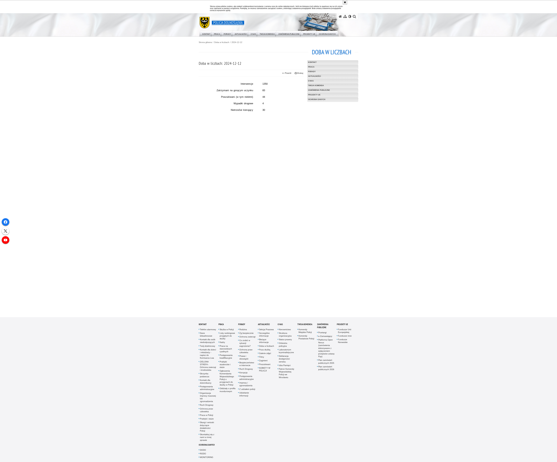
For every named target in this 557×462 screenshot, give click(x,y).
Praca (311, 67)
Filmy (261, 358)
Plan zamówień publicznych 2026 (326, 368)
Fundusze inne (345, 337)
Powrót (288, 73)
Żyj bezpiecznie (246, 334)
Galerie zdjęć (265, 354)
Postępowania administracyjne (207, 388)
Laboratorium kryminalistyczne (286, 351)
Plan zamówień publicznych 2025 (326, 362)
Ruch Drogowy (206, 406)
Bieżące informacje (264, 341)
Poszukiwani (264, 365)
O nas (311, 81)
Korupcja (243, 373)
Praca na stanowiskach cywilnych (226, 350)
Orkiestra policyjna (283, 345)
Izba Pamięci (285, 366)
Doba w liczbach (221, 42)
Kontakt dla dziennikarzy (205, 382)
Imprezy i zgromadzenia (245, 385)
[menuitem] (206, 33)
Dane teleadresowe (206, 335)
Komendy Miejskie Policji (305, 331)
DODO (203, 451)
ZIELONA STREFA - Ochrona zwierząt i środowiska (208, 366)
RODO (203, 454)
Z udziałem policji (247, 390)
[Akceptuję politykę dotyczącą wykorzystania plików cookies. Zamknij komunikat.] (345, 2)
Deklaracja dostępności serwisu (284, 360)
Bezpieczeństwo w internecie (246, 364)
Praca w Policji (206, 416)
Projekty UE (314, 95)
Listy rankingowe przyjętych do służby (227, 337)
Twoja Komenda (316, 86)
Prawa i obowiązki (243, 358)
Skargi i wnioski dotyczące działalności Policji (207, 427)
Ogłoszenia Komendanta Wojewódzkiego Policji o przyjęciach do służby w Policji (227, 379)
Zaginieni (263, 361)
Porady (312, 72)
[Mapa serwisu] (345, 16)
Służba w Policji (227, 330)
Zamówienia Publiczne (319, 90)
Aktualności (314, 76)
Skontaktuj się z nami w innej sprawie (207, 438)
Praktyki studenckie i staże (225, 365)
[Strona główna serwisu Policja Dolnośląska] (340, 16)
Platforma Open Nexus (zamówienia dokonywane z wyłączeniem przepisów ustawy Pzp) (326, 349)
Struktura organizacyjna (285, 335)
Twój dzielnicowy (207, 347)
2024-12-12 (237, 42)
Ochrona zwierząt (247, 338)
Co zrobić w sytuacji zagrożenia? (245, 344)
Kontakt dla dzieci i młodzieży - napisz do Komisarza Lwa (208, 354)
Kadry (222, 343)
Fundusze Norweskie (343, 341)
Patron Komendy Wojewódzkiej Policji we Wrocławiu (286, 374)
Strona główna (205, 42)
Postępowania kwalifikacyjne (226, 357)
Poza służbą (264, 350)
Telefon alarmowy (208, 330)
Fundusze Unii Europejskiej (344, 331)
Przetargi (322, 333)
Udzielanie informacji (244, 395)
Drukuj (300, 73)
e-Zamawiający (325, 337)
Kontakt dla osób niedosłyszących (207, 341)
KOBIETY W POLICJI (264, 370)
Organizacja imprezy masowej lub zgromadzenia (208, 398)
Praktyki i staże (207, 420)
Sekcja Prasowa (266, 330)
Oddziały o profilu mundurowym (228, 390)
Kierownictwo (285, 330)
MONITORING (206, 458)
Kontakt (312, 62)
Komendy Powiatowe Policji (306, 338)
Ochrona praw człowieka (206, 411)
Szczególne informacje (264, 335)
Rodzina (243, 330)
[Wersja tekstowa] (349, 16)
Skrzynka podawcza (204, 376)
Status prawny (285, 340)
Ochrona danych (316, 99)
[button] (354, 16)
